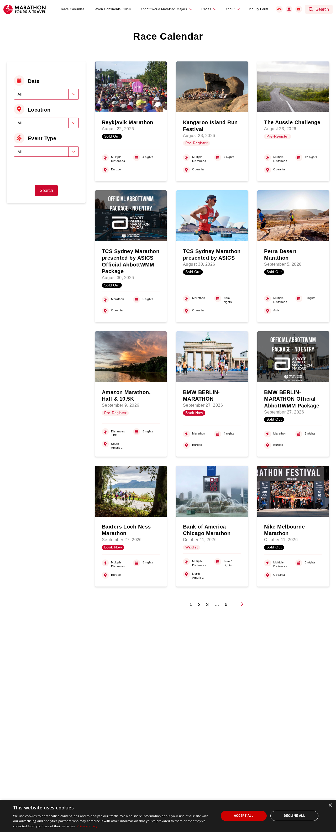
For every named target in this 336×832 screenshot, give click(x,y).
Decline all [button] (294, 815)
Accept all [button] (244, 815)
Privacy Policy (87, 826)
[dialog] (168, 816)
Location (39, 110)
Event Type (42, 138)
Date (34, 81)
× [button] (330, 805)
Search (46, 190)
